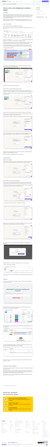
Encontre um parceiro (45, 435)
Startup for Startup (44, 432)
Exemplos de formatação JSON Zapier (8, 375)
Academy (43, 428)
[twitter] (14, 442)
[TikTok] (17, 442)
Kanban (11, 429)
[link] (13, 1)
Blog (43, 425)
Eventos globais (44, 429)
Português (4, 442)
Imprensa (33, 425)
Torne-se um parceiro (35, 428)
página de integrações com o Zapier (17, 39)
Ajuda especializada (13, 407)
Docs (10, 422)
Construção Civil (27, 432)
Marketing (26, 422)
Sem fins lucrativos (3, 429)
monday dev (17, 425)
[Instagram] (16, 442)
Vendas (26, 425)
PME (1, 426)
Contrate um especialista (45, 436)
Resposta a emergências (35, 432)
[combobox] (41, 4)
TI (25, 429)
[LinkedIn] (10, 442)
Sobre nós (33, 422)
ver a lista (15, 20)
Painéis (11, 428)
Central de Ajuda (44, 422)
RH (25, 428)
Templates (2, 425)
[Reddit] (8, 442)
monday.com (6, 28)
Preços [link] (34, 1)
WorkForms (17, 432)
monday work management (19, 422)
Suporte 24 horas (3, 432)
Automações (11, 425)
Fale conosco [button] (38, 1)
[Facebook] (11, 442)
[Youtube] (13, 442)
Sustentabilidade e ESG (35, 429)
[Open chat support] (47, 445)
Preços (2, 422)
